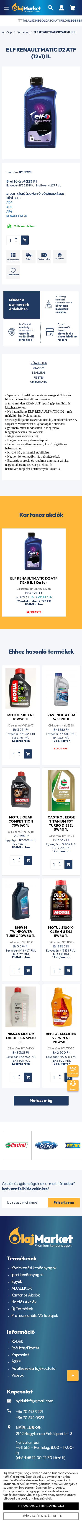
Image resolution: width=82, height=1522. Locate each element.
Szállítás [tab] (38, 372)
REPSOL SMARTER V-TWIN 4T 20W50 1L (61, 1038)
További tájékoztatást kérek (41, 1516)
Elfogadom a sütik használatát (41, 1506)
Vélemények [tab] (38, 382)
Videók (17, 1375)
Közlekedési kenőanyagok (34, 1267)
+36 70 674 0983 (30, 1417)
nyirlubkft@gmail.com (34, 1400)
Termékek (22, 32)
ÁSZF (16, 1361)
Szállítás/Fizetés (25, 1348)
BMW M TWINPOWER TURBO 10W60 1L (20, 931)
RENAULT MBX (16, 216)
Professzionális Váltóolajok (34, 1315)
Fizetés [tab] (39, 377)
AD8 (9, 207)
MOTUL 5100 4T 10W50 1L (20, 717)
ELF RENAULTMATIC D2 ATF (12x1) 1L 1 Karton (33, 580)
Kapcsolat (20, 1354)
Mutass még (41, 1100)
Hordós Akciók (23, 1301)
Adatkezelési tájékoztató (33, 1368)
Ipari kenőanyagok (27, 1274)
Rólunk (17, 1341)
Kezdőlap (7, 32)
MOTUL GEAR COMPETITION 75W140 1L (20, 821)
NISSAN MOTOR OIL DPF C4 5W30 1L (21, 1038)
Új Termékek (22, 1308)
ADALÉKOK (21, 1288)
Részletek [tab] (39, 363)
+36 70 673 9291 (29, 1411)
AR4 (9, 211)
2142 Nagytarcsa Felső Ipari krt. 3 (44, 1433)
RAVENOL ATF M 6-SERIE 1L (61, 717)
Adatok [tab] (38, 367)
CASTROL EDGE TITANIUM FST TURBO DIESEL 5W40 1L (61, 823)
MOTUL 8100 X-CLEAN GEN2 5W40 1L (61, 931)
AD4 (9, 202)
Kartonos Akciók (25, 1295)
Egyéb (16, 1281)
